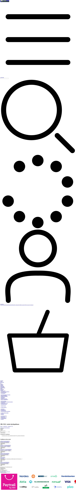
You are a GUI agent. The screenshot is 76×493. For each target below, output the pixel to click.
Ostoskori (1, 390)
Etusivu (1, 381)
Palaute (1, 388)
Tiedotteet (1, 385)
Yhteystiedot (2, 389)
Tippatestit (9, 426)
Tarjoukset (1, 384)
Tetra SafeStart (2, 458)
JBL (12, 426)
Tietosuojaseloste (2, 387)
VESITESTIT (5, 426)
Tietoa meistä (2, 386)
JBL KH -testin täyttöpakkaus (4, 454)
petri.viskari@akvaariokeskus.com (5, 471)
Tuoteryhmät (2, 382)
